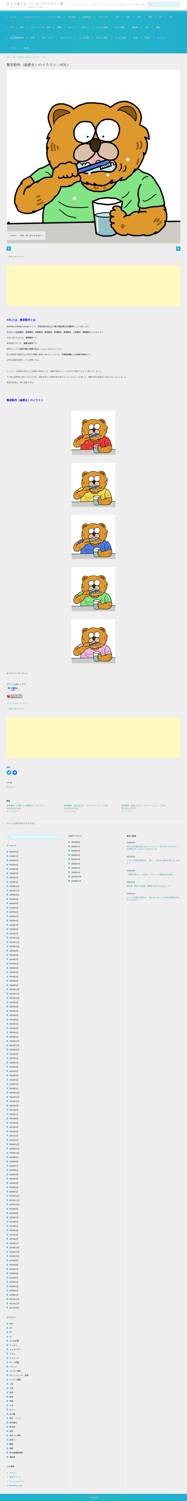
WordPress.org (15, 1494)
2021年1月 (13, 1148)
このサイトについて (31, 17)
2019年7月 (13, 1226)
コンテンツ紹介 (54, 17)
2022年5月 (13, 1079)
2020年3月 (13, 1191)
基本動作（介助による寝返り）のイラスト (26, 813)
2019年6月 (13, 1230)
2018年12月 (14, 1256)
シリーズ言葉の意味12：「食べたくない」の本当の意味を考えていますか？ (153, 906)
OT (170, 17)
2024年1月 (13, 993)
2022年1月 (13, 1096)
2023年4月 (13, 1032)
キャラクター (66, 38)
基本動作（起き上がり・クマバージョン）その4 (86, 813)
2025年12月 (14, 894)
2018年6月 (13, 1281)
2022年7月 (13, 1071)
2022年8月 (13, 1066)
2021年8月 (13, 1118)
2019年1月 (13, 1251)
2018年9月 (13, 1269)
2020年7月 (13, 1174)
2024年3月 (13, 985)
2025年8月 (13, 911)
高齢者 (135, 27)
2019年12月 (14, 1204)
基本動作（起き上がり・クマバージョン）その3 (143, 813)
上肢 (117, 17)
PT (11, 27)
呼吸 (59, 27)
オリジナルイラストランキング (17, 703)
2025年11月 (14, 899)
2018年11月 (14, 1260)
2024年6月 (13, 972)
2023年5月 (13, 1028)
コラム (13, 48)
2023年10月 (14, 1006)
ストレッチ (103, 17)
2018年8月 (13, 1273)
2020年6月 (13, 1178)
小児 (135, 38)
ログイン (13, 1481)
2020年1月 (13, 1200)
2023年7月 (13, 1019)
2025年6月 (13, 920)
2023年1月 (13, 1045)
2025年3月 (13, 933)
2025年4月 (13, 929)
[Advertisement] (93, 285)
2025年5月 (13, 924)
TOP (8, 57)
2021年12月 (14, 1101)
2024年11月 (14, 950)
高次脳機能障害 (17, 38)
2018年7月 (13, 1277)
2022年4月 (13, 1083)
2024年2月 (13, 989)
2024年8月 (13, 963)
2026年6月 (13, 868)
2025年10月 (14, 903)
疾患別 (147, 38)
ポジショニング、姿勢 (40, 27)
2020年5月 (13, 1182)
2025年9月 (13, 907)
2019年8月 (13, 1221)
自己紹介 (72, 17)
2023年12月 (14, 997)
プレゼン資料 (120, 38)
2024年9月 (13, 959)
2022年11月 (14, 1053)
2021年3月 (13, 1139)
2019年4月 (13, 1238)
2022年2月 (13, 1092)
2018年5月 (13, 1286)
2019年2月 (13, 1247)
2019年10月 (14, 1213)
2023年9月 (13, 1010)
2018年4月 (13, 1290)
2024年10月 (14, 954)
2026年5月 (13, 873)
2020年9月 (13, 1165)
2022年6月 (13, 1075)
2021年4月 (13, 1135)
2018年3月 (13, 1294)
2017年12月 (14, 1307)
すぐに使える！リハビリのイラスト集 (35, 4)
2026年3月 (13, 881)
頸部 (150, 17)
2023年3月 (13, 1036)
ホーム (13, 17)
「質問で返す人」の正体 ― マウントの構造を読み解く (150, 882)
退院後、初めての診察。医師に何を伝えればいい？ (148, 894)
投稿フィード (15, 1485)
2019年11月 (14, 1208)
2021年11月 (14, 1105)
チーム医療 (120, 27)
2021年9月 (13, 1114)
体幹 (139, 17)
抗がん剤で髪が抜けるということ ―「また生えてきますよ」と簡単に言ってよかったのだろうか (153, 855)
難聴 (158, 27)
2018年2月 (13, 1299)
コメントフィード (17, 1489)
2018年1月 (13, 1303)
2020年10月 (14, 1161)
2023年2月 (13, 1040)
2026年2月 (13, 886)
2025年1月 (13, 942)
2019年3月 (13, 1243)
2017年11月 (14, 1312)
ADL (33, 38)
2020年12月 (14, 1152)
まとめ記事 (84, 38)
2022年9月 (13, 1062)
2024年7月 (13, 967)
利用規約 (87, 17)
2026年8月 (13, 860)
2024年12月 (14, 946)
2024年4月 (13, 980)
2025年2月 (13, 937)
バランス (13, 1375)
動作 (22, 27)
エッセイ (161, 38)
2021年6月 (13, 1126)
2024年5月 (13, 976)
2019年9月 (13, 1217)
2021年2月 (13, 1144)
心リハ (71, 27)
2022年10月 (14, 1058)
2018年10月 (14, 1264)
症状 (147, 27)
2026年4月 (13, 877)
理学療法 (13, 1431)
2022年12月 (14, 1049)
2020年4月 (13, 1187)
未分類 (26, 48)
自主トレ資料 (102, 38)
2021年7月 (13, 1122)
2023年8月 (13, 1015)
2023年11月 (14, 1002)
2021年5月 (13, 1131)
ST (160, 17)
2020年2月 (13, 1195)
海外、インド (47, 38)
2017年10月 (14, 1316)
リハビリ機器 (102, 27)
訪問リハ (85, 27)
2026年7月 (13, 864)
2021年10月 (14, 1109)
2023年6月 (13, 1023)
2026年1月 (13, 890)
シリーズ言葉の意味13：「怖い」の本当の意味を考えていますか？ (153, 869)
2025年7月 (13, 916)
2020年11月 (14, 1157)
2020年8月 (13, 1170)
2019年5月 (13, 1234)
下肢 (128, 17)
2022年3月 (13, 1088)
